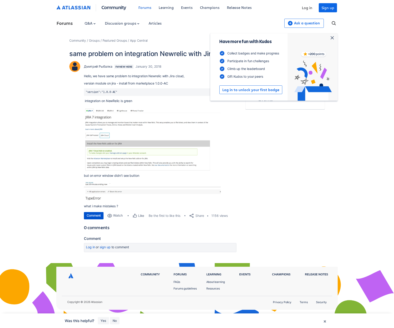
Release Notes (239, 7)
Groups (94, 40)
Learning (166, 7)
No (115, 321)
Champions (210, 7)
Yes (103, 321)
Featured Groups (115, 40)
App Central (139, 40)
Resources (213, 288)
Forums (144, 7)
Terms (304, 302)
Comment (94, 215)
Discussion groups (121, 23)
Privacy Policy (282, 302)
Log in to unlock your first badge (250, 89)
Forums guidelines (185, 288)
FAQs (177, 282)
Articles (155, 23)
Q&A (89, 23)
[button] (152, 139)
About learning (215, 282)
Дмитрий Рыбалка (98, 66)
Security (321, 302)
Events (187, 7)
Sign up (327, 7)
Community (113, 7)
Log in (307, 7)
